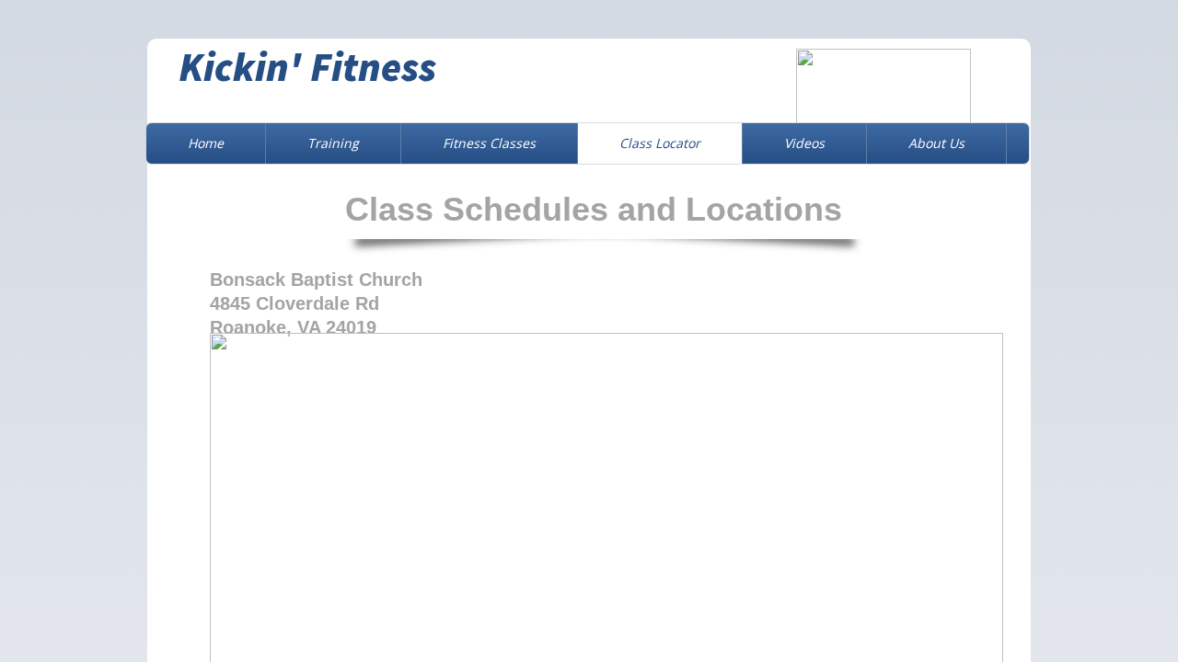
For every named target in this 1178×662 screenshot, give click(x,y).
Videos (804, 143)
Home (206, 143)
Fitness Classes (489, 143)
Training (333, 143)
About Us (936, 143)
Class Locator (659, 143)
